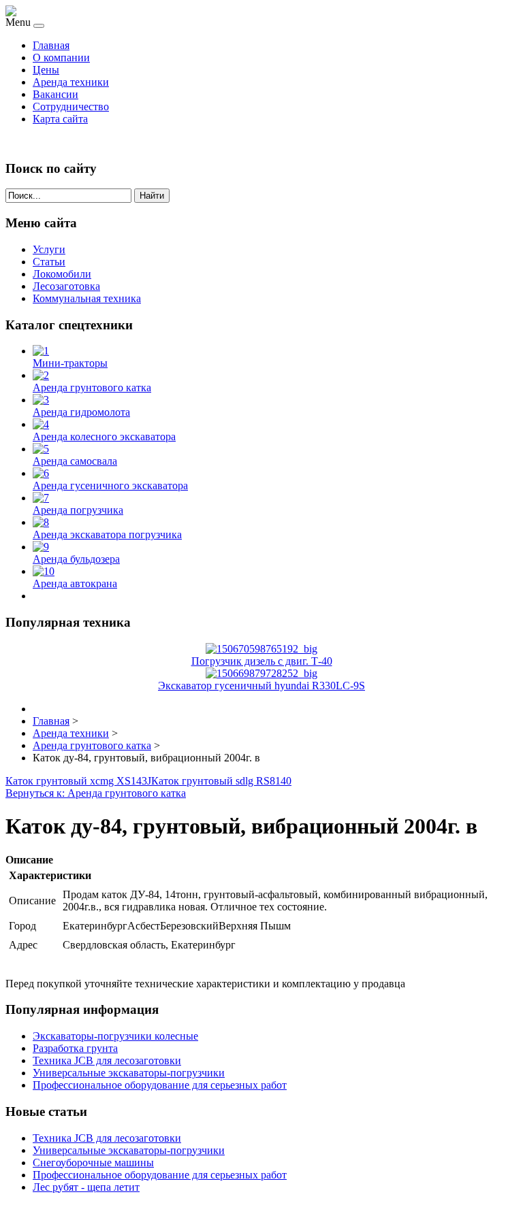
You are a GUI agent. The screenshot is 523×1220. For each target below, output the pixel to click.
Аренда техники (71, 82)
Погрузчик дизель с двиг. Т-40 (261, 661)
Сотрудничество (71, 106)
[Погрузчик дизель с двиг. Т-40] (261, 649)
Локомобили (62, 274)
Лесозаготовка (66, 286)
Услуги (49, 249)
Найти (152, 196)
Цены (46, 70)
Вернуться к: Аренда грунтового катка (95, 793)
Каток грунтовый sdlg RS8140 (221, 781)
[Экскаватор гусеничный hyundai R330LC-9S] (261, 673)
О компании (61, 57)
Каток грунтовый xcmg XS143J (78, 781)
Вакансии (55, 94)
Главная (51, 45)
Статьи (49, 261)
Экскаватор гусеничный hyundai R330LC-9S (261, 685)
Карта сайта (60, 119)
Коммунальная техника (87, 298)
